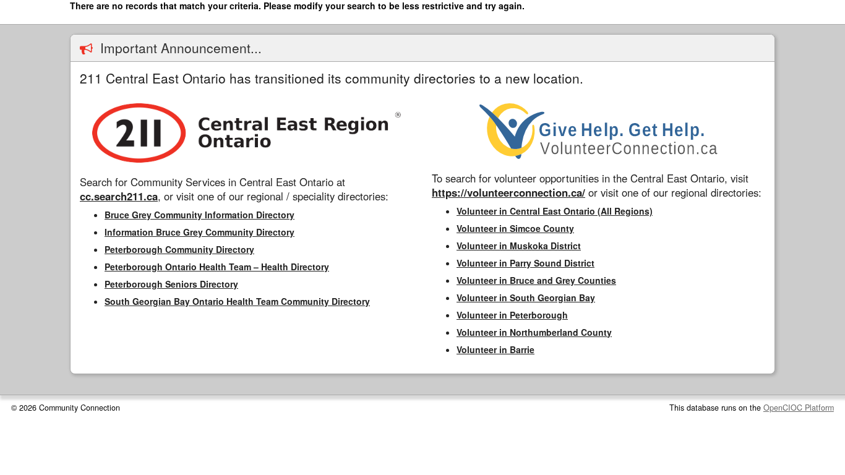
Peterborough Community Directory (179, 249)
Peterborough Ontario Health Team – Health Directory (217, 266)
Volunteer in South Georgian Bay (526, 297)
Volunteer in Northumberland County (534, 332)
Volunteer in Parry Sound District (525, 263)
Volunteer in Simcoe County (515, 228)
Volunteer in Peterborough (512, 315)
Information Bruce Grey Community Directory (199, 232)
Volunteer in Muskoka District (519, 245)
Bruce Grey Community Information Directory (199, 214)
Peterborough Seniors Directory (171, 284)
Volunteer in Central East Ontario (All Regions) (555, 211)
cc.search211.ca (119, 196)
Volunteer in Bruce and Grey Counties (536, 280)
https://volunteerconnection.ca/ (508, 192)
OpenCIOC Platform (798, 407)
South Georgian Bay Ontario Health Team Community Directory (237, 301)
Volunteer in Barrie (495, 349)
